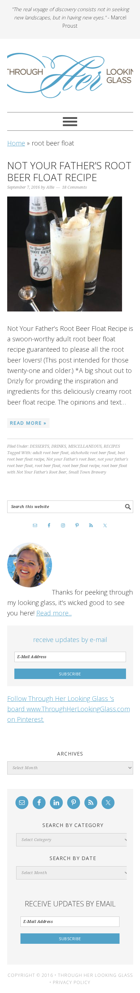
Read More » (28, 423)
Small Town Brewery (87, 472)
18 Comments (74, 187)
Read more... (54, 613)
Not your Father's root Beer (70, 459)
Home (16, 143)
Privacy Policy (71, 982)
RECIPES (112, 446)
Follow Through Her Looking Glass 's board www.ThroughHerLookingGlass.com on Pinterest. (68, 709)
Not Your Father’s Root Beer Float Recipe (69, 171)
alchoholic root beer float (93, 453)
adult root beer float (51, 453)
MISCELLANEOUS (85, 446)
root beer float (47, 465)
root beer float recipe (80, 465)
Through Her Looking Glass (70, 75)
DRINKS (58, 446)
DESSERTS (39, 446)
